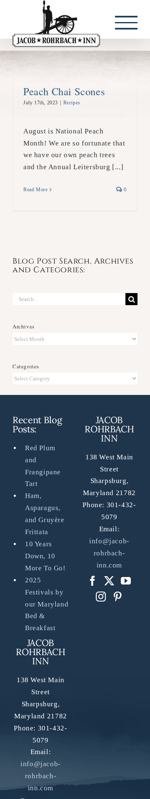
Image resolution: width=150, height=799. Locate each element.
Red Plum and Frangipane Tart (43, 467)
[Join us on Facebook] (93, 582)
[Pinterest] (117, 598)
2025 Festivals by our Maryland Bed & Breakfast (46, 605)
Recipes (71, 104)
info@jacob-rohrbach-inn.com (40, 778)
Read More (35, 191)
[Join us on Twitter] (109, 582)
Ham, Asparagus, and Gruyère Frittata (45, 515)
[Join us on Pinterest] (101, 598)
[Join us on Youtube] (126, 582)
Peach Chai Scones (64, 92)
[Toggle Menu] (126, 23)
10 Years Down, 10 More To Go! (45, 557)
